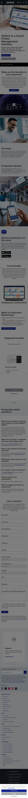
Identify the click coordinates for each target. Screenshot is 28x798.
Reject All (14, 793)
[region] (14, 791)
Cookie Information (11, 788)
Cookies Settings (14, 796)
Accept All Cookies (14, 790)
